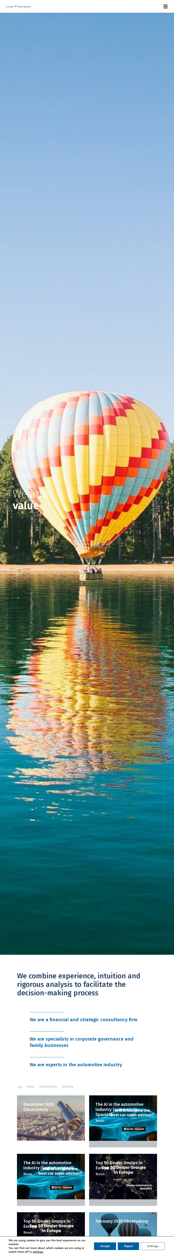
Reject (128, 1246)
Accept (105, 1246)
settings (38, 1252)
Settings (152, 1246)
